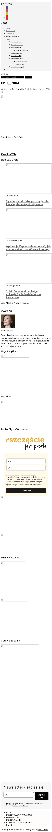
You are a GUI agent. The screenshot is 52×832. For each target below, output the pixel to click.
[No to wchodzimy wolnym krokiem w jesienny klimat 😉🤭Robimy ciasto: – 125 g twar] (13, 742)
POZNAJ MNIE (13, 820)
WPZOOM (43, 829)
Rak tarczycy (20, 64)
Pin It (16, 137)
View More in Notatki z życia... (15, 303)
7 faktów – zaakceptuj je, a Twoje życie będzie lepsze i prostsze (23, 294)
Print (21, 137)
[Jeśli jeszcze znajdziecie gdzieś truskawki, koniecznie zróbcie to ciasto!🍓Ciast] (28, 727)
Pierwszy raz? (10, 31)
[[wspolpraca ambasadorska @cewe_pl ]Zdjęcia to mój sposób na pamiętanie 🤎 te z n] (13, 727)
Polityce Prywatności (35, 484)
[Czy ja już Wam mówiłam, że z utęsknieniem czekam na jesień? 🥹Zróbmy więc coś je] (13, 711)
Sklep (7, 70)
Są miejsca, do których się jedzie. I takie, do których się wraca (27, 203)
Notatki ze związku (17, 45)
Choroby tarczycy (21, 61)
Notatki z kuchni (16, 47)
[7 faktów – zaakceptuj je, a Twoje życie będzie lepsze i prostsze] (28, 282)
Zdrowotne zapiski (17, 58)
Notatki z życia (16, 42)
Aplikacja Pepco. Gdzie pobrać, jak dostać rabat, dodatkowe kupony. (28, 248)
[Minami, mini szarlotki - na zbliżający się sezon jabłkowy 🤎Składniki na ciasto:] (13, 757)
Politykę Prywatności (20, 806)
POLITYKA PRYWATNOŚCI (19, 815)
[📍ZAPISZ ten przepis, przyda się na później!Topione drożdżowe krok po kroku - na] (28, 757)
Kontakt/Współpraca (12, 36)
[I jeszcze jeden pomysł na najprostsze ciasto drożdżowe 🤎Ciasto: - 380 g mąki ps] (13, 772)
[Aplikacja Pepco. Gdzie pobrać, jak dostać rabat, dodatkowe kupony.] (28, 238)
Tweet (4, 137)
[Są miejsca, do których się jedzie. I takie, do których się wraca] (28, 193)
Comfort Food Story (22, 50)
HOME (8, 28)
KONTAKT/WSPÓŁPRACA (19, 822)
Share (10, 137)
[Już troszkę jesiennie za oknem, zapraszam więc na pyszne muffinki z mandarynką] (28, 681)
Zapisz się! (26, 490)
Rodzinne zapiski (16, 53)
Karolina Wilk (17, 89)
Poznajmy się (10, 34)
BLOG (8, 39)
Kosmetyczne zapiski (17, 67)
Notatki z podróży (16, 56)
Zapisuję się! (42, 796)
